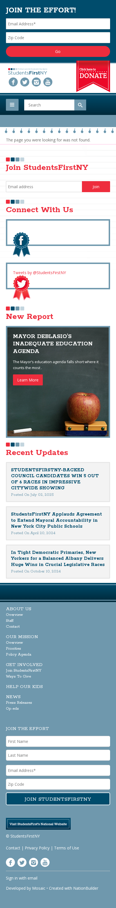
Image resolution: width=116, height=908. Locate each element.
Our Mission (22, 637)
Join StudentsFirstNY (23, 670)
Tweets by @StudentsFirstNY (39, 272)
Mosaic (38, 888)
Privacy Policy (37, 848)
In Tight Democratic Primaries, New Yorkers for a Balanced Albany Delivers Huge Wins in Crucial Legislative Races (58, 559)
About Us (18, 609)
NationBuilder (85, 888)
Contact (13, 626)
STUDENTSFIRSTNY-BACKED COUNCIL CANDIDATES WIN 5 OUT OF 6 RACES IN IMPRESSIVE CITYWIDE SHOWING (55, 479)
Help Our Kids (24, 687)
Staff (10, 620)
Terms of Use (66, 848)
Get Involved (24, 665)
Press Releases (19, 702)
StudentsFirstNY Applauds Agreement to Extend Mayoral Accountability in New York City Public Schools (56, 520)
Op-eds (12, 708)
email (32, 878)
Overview (14, 614)
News (13, 697)
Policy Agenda (18, 654)
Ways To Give (18, 676)
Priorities (13, 648)
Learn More (28, 380)
